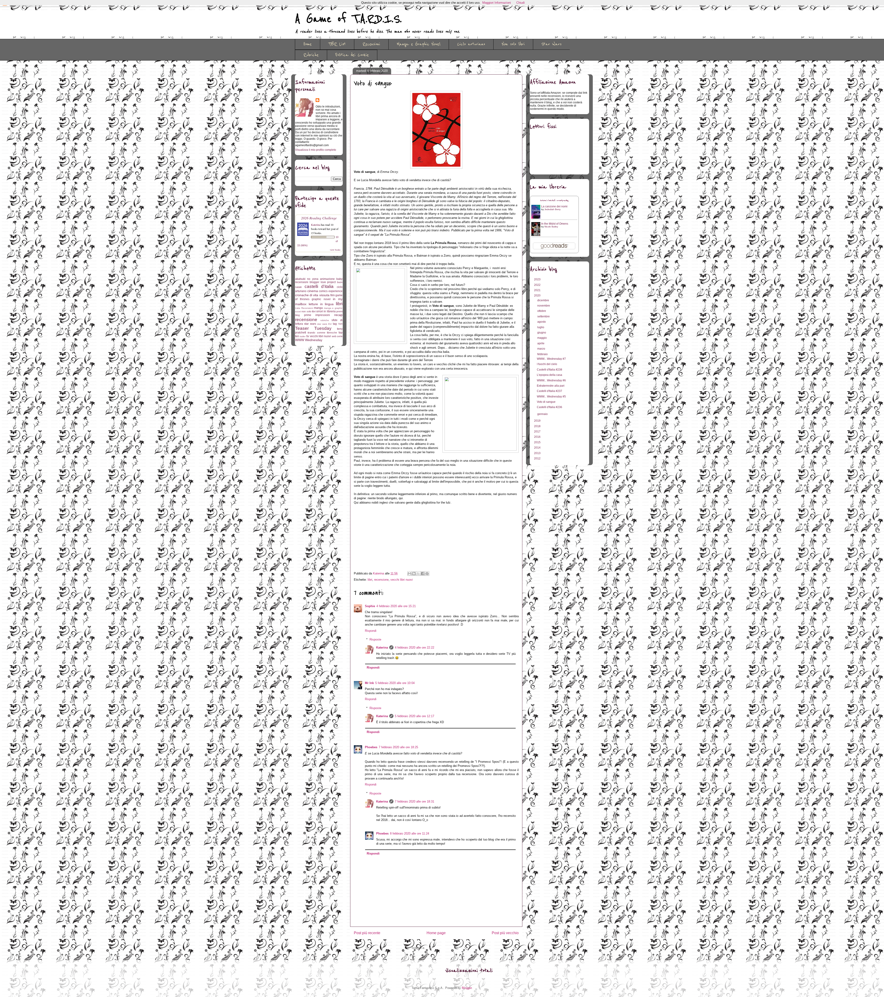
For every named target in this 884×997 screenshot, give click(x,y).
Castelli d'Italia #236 (549, 407)
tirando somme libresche (322, 332)
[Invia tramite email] (409, 573)
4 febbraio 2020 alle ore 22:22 (414, 647)
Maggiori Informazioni (496, 2)
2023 (537, 279)
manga (318, 308)
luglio (541, 327)
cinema (312, 291)
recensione (381, 579)
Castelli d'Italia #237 (549, 391)
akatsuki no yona (306, 279)
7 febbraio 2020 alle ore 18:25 (398, 747)
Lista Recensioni (304, 308)
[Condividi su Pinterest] (427, 573)
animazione (327, 279)
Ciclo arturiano (471, 44)
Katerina (382, 647)
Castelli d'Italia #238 (549, 369)
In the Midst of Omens (554, 223)
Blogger (467, 988)
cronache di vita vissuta (312, 295)
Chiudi (520, 2)
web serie (337, 336)
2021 (537, 290)
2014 (537, 447)
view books (335, 249)
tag (335, 323)
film (332, 295)
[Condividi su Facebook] (422, 573)
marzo (541, 348)
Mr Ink (369, 683)
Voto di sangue (546, 401)
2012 (537, 458)
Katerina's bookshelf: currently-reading (554, 201)
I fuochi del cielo (547, 364)
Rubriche (311, 55)
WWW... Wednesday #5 (551, 396)
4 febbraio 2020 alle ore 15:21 (396, 606)
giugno (542, 332)
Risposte (375, 639)
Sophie (370, 606)
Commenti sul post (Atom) (443, 948)
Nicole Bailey (551, 226)
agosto (542, 321)
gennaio (542, 414)
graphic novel (321, 299)
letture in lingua (321, 304)
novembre (544, 305)
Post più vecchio (505, 933)
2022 (537, 285)
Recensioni (371, 44)
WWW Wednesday (308, 340)
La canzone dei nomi (554, 206)
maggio (542, 337)
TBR (340, 324)
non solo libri (309, 311)
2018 (537, 426)
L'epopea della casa (549, 375)
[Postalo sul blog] (414, 573)
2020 (537, 295)
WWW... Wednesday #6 (551, 380)
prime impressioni (317, 315)
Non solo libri (513, 44)
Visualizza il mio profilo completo (315, 149)
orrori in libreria (326, 311)
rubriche (324, 320)
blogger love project (323, 282)
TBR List (337, 44)
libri (370, 579)
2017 (537, 431)
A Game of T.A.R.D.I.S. (348, 19)
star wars (310, 323)
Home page (436, 933)
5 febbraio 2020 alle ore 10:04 (395, 683)
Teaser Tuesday (313, 328)
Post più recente (367, 933)
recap (338, 315)
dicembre (543, 300)
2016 (537, 436)
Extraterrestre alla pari (550, 385)
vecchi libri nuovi (401, 579)
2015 (537, 442)
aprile (541, 343)
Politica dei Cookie (352, 55)
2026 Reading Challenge (319, 217)
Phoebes (371, 747)
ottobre (542, 311)
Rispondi (370, 630)
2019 (537, 420)
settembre (543, 316)
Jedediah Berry (552, 209)
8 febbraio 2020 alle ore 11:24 (409, 833)
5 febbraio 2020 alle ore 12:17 (414, 716)
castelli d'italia (319, 286)
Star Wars (551, 44)
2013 (537, 453)
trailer (302, 336)
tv (307, 336)
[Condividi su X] (418, 573)
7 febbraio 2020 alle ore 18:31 (414, 801)
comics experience (331, 291)
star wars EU (324, 324)
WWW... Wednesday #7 (551, 358)
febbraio (542, 354)
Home (307, 44)
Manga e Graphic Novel (418, 44)
